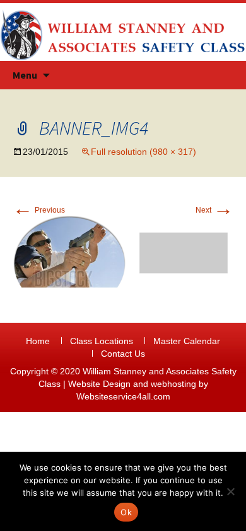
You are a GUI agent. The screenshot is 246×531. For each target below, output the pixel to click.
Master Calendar (186, 341)
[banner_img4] (123, 251)
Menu (25, 75)
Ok (126, 512)
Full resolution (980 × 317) (143, 152)
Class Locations (101, 341)
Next (214, 210)
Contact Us (123, 354)
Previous (39, 210)
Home (38, 341)
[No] (230, 491)
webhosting (173, 384)
